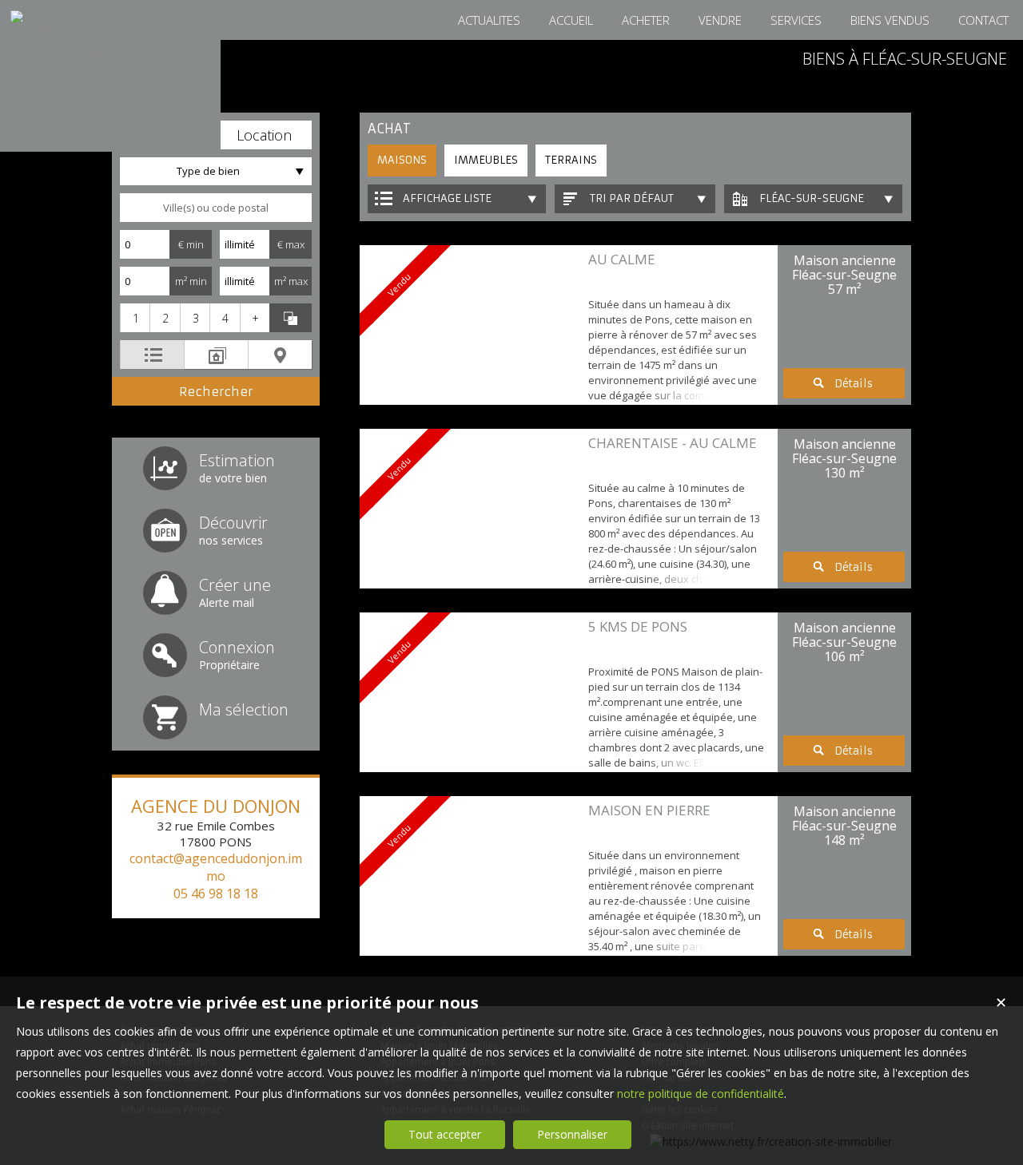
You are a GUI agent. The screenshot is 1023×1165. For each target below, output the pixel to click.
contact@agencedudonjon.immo (215, 867)
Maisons (402, 160)
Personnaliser (572, 1134)
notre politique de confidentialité (700, 1093)
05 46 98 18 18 (215, 893)
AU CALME (621, 259)
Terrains (571, 160)
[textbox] (216, 207)
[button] (264, 135)
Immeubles (486, 160)
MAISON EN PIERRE (649, 810)
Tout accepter (444, 1134)
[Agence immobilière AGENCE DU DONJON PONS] (110, 125)
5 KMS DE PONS (637, 626)
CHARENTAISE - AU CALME (672, 443)
